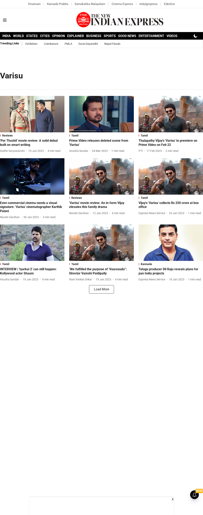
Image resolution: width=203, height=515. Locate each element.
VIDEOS (172, 36)
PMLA (68, 43)
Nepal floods (112, 43)
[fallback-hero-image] (32, 114)
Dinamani (34, 4)
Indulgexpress (148, 4)
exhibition (31, 43)
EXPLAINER (75, 36)
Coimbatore (51, 43)
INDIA (6, 36)
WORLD (18, 36)
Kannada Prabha (57, 4)
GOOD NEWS (127, 36)
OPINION (58, 36)
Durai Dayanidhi (88, 43)
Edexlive (169, 4)
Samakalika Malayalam (90, 4)
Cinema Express (122, 4)
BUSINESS (93, 36)
